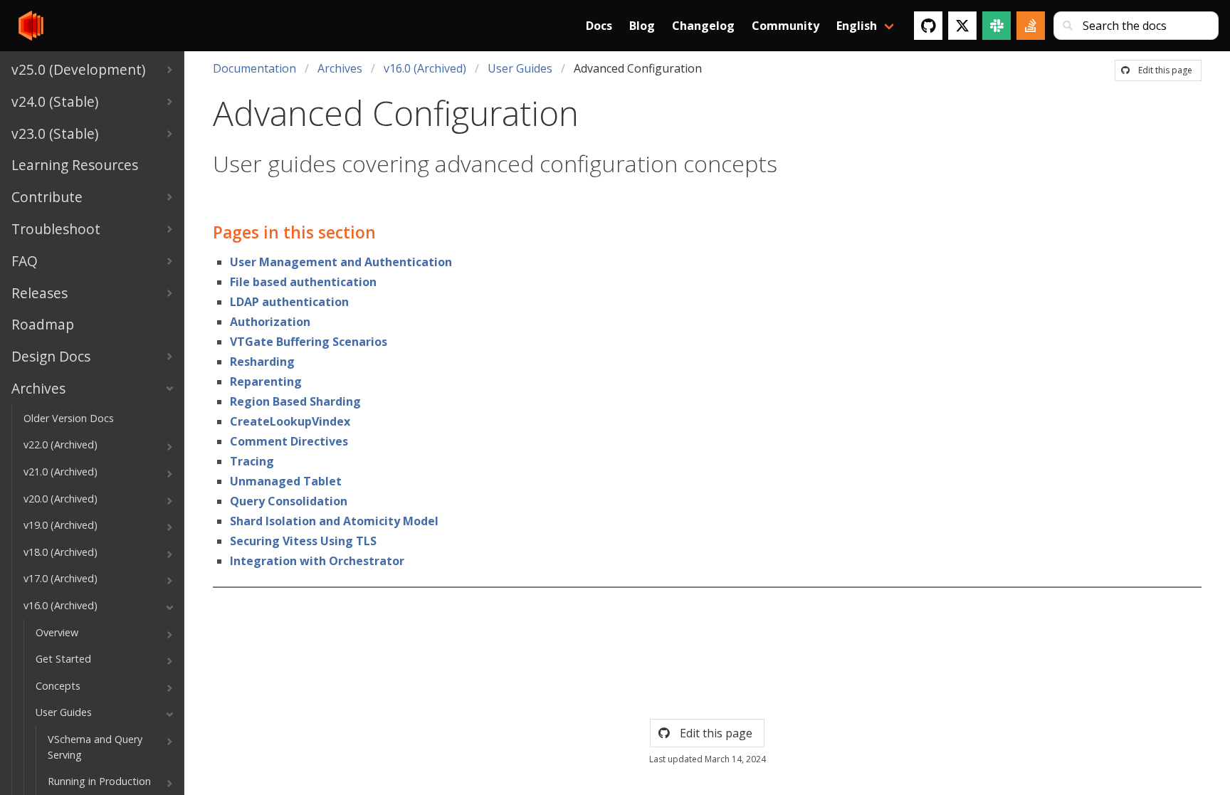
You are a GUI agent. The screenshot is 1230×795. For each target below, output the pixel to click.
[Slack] (996, 25)
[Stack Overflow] (1030, 25)
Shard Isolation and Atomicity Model (334, 521)
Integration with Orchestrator (317, 561)
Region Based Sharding (295, 401)
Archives (339, 68)
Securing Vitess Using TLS (303, 541)
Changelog (703, 25)
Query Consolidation (288, 501)
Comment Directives (289, 441)
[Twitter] (962, 25)
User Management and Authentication (341, 262)
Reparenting (266, 381)
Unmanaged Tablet (286, 481)
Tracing (252, 461)
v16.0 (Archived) (425, 68)
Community (785, 25)
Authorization (270, 322)
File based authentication (303, 282)
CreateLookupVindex (290, 421)
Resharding (262, 361)
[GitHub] (928, 25)
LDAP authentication (289, 302)
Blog (642, 25)
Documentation (254, 68)
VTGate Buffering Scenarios (308, 341)
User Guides (520, 68)
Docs (599, 25)
